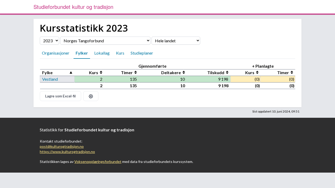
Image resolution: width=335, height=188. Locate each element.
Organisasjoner (55, 52)
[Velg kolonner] (90, 96)
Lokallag (102, 52)
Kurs (120, 52)
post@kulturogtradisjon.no (62, 146)
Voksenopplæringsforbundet (97, 161)
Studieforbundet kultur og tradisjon (73, 6)
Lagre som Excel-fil (60, 96)
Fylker (82, 52)
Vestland (50, 79)
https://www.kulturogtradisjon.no (67, 151)
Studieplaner (142, 52)
